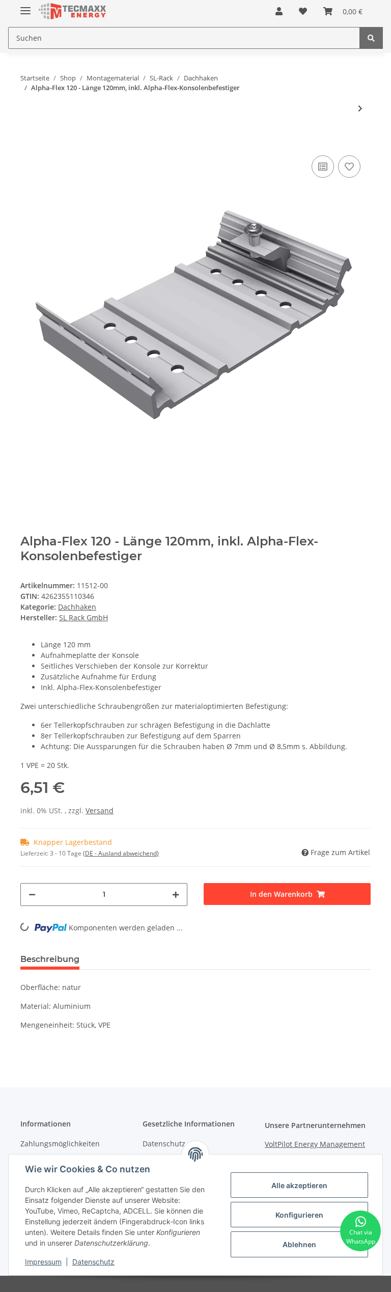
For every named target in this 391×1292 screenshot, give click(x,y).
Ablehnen (299, 1244)
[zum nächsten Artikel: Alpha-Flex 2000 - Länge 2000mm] (360, 108)
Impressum (43, 1261)
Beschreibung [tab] (49, 959)
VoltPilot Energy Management (315, 1144)
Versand (100, 810)
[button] (279, 11)
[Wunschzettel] (303, 11)
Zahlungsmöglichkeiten (60, 1143)
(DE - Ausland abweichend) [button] (121, 853)
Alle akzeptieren (299, 1185)
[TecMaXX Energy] (72, 11)
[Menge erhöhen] (175, 894)
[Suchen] (371, 38)
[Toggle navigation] (25, 6)
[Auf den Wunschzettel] (349, 166)
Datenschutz (93, 1261)
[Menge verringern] (32, 894)
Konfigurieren (299, 1215)
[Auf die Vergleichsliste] (323, 166)
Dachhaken (77, 607)
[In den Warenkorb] (28, 137)
